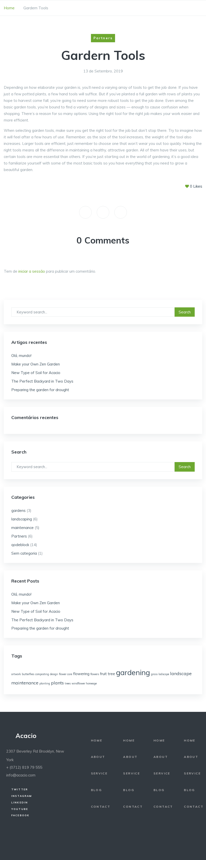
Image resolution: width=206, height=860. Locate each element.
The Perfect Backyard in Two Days (42, 381)
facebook (20, 815)
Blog (96, 790)
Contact (101, 806)
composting (42, 674)
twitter (19, 789)
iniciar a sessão (31, 271)
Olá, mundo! (21, 355)
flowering (81, 673)
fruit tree (107, 673)
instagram (21, 795)
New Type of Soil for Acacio (35, 372)
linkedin (19, 802)
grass (154, 674)
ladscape (164, 674)
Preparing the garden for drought (40, 389)
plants (57, 682)
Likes (196, 186)
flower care (65, 674)
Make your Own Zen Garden (35, 364)
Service (99, 773)
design (54, 674)
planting (44, 683)
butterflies (28, 674)
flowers (94, 674)
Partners (19, 536)
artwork (16, 674)
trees (68, 683)
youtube (19, 808)
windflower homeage (84, 683)
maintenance (22, 527)
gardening (133, 672)
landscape (181, 673)
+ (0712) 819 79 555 (24, 767)
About (98, 757)
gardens (18, 510)
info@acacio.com (20, 775)
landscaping (21, 519)
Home (9, 8)
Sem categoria (24, 553)
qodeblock (20, 544)
